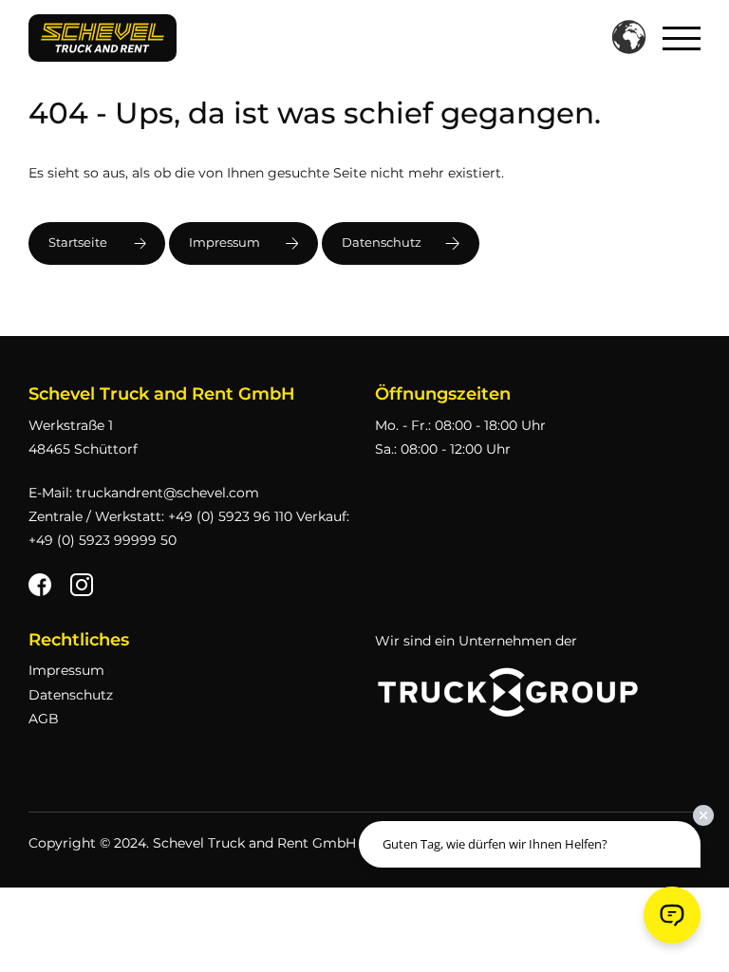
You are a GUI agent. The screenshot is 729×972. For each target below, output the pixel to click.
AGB (43, 718)
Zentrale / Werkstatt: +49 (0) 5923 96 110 (160, 516)
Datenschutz (381, 242)
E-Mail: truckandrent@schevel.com (143, 492)
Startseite (77, 242)
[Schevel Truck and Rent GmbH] (102, 37)
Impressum (224, 242)
